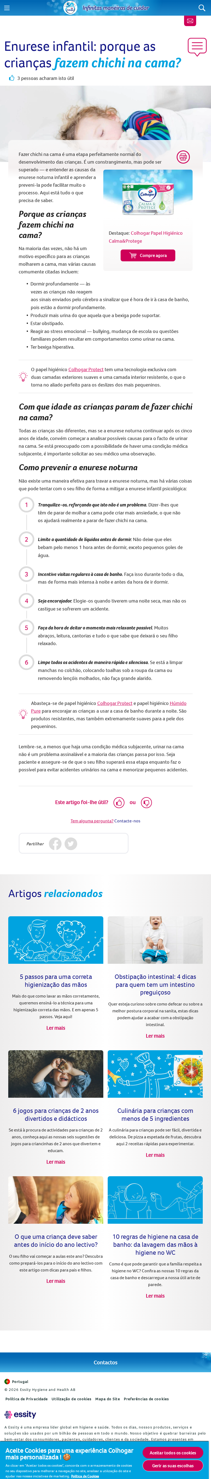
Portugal (20, 1381)
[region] (104, 1460)
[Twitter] (71, 844)
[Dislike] (146, 802)
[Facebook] (55, 844)
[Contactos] (190, 21)
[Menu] (6, 8)
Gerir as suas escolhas (173, 1465)
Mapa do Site (107, 1398)
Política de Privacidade (26, 1398)
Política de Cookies (85, 1476)
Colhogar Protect (86, 369)
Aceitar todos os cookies (173, 1452)
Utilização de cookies (71, 1398)
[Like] (118, 802)
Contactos (105, 1362)
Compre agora (153, 255)
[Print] (183, 157)
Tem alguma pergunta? (92, 820)
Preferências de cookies (146, 1398)
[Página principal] (70, 8)
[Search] (202, 8)
